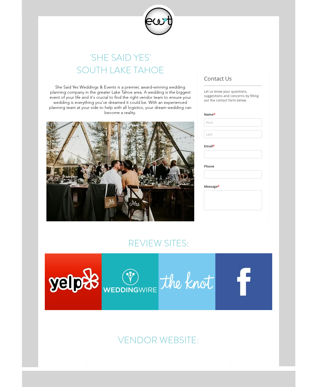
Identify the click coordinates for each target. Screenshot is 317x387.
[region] (73, 282)
